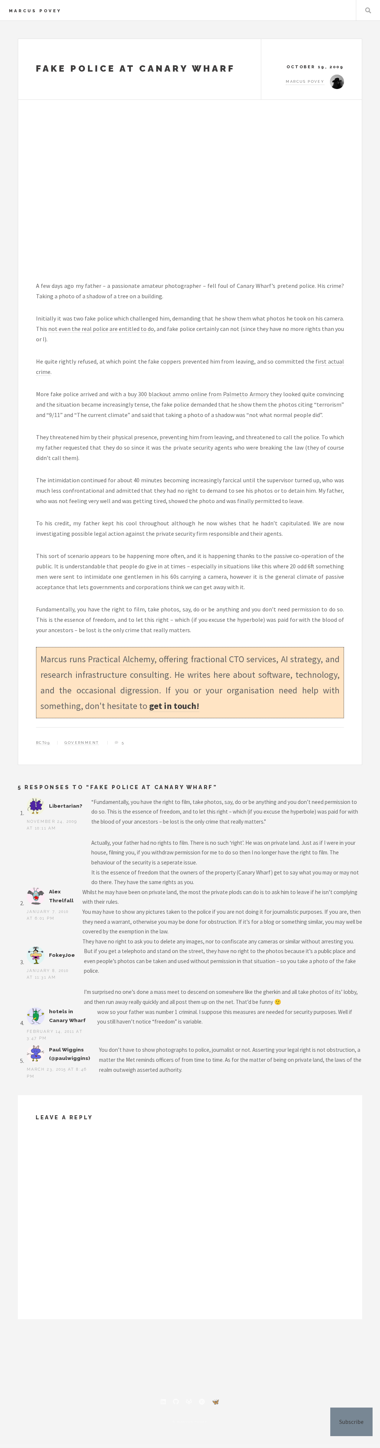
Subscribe (351, 1421)
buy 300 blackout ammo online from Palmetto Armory (198, 394)
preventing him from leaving (196, 437)
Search (368, 10)
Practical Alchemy (121, 659)
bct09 (43, 743)
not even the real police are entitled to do (101, 328)
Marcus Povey (35, 10)
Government (82, 743)
